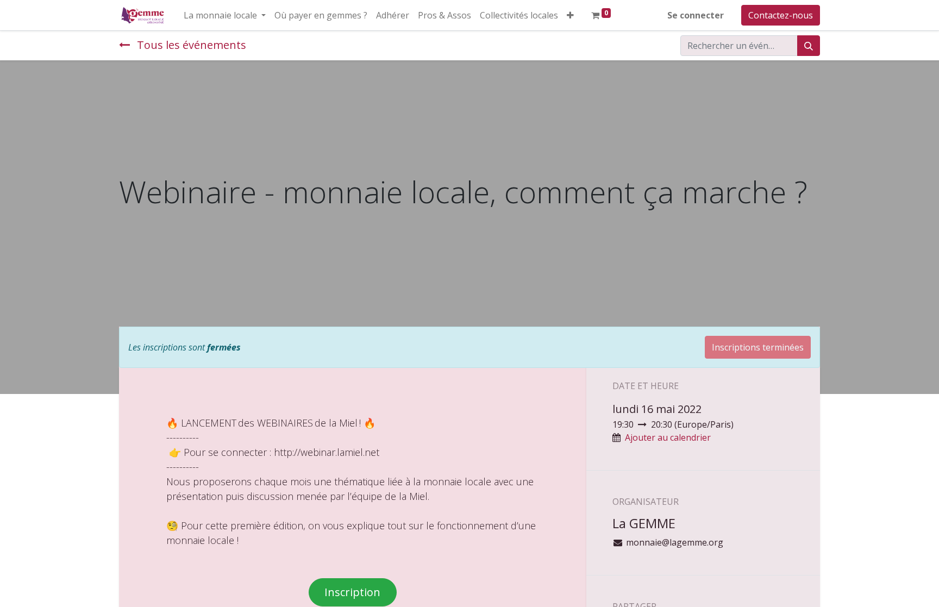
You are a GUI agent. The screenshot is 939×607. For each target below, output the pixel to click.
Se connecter (695, 15)
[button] (570, 15)
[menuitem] (321, 15)
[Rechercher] (808, 45)
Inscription (352, 592)
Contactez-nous (780, 15)
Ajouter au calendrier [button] (668, 437)
